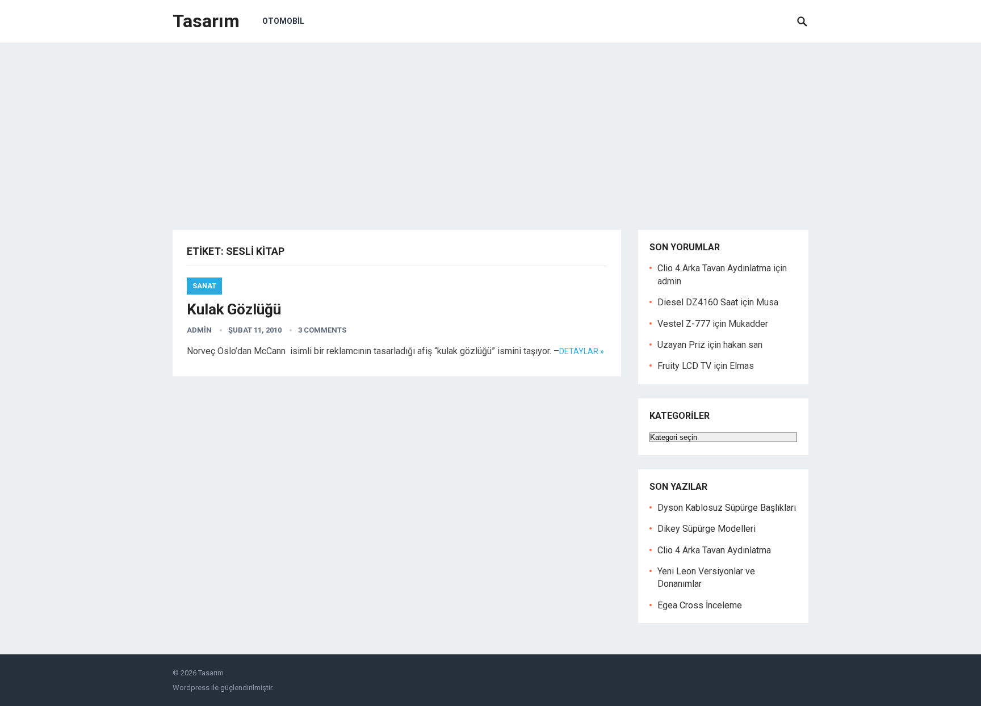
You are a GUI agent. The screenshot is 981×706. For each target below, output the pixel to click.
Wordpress (191, 687)
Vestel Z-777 (683, 323)
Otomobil (283, 21)
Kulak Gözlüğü (234, 309)
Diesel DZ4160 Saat (697, 302)
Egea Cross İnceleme (699, 605)
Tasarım (206, 21)
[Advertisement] (490, 127)
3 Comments (322, 330)
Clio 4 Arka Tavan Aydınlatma (714, 268)
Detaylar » (581, 351)
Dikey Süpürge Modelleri (706, 528)
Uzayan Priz (681, 344)
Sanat (204, 286)
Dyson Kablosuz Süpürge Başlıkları (726, 507)
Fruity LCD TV (684, 365)
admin (199, 330)
